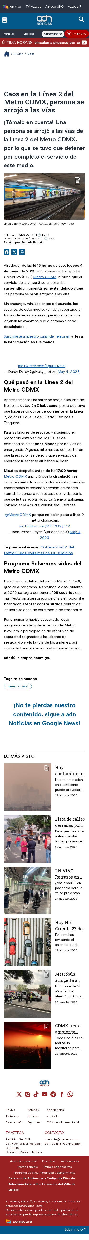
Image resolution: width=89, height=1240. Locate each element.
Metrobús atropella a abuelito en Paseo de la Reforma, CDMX (67, 977)
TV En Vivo (79, 33)
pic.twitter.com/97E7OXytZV (44, 526)
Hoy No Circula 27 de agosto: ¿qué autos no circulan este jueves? (69, 925)
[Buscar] (82, 19)
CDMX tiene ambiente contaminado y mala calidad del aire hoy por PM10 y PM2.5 (69, 1029)
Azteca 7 (74, 7)
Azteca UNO (54, 7)
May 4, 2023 (69, 371)
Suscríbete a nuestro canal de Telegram (37, 336)
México (28, 34)
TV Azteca (34, 7)
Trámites (8, 34)
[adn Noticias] (44, 20)
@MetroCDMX (18, 514)
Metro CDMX (44, 277)
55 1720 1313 (53, 1143)
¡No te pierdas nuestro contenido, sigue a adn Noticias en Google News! (44, 714)
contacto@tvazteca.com (61, 1139)
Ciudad (18, 53)
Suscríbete (53, 34)
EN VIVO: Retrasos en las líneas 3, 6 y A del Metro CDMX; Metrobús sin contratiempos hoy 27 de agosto (69, 874)
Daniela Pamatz (33, 242)
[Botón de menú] (4, 20)
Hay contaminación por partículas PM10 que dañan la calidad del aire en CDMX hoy (70, 770)
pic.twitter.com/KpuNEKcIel (41, 366)
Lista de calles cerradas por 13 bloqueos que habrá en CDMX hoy (70, 822)
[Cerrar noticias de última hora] (84, 42)
